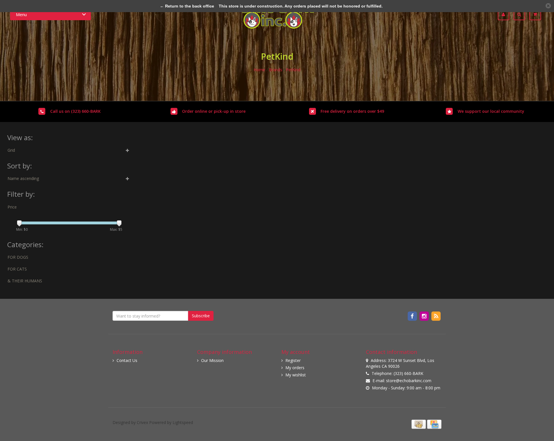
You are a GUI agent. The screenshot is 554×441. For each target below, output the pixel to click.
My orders (294, 367)
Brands (275, 69)
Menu (21, 14)
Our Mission (212, 360)
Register (293, 360)
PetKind (293, 69)
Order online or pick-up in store (214, 111)
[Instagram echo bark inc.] (425, 316)
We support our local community (491, 111)
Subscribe (201, 315)
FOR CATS (17, 269)
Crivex (142, 422)
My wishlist (295, 375)
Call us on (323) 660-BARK (75, 111)
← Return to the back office (187, 6)
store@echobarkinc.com (408, 380)
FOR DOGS (18, 257)
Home (259, 69)
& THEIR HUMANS (25, 281)
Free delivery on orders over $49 (352, 111)
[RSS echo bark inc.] (436, 316)
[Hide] (548, 6)
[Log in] (506, 14)
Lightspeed (183, 422)
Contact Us (127, 360)
